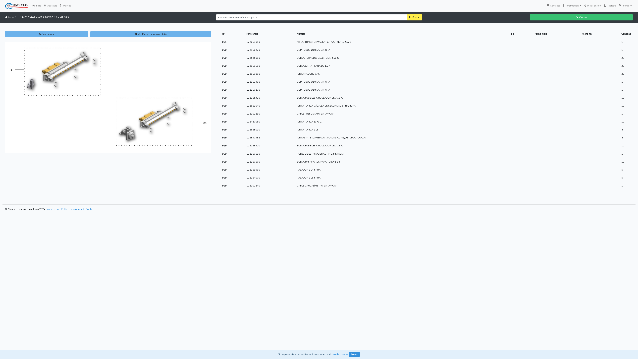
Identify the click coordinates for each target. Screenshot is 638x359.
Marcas (66, 5)
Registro (610, 5)
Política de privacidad (72, 209)
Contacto (554, 5)
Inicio (39, 5)
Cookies (90, 209)
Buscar (416, 17)
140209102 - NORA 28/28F (37, 17)
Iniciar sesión (593, 5)
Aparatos (52, 5)
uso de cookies (340, 354)
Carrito (583, 17)
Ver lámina (48, 34)
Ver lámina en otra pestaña (152, 34)
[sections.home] (16, 6)
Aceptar (354, 354)
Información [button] (572, 5)
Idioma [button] (625, 5)
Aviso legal (53, 209)
